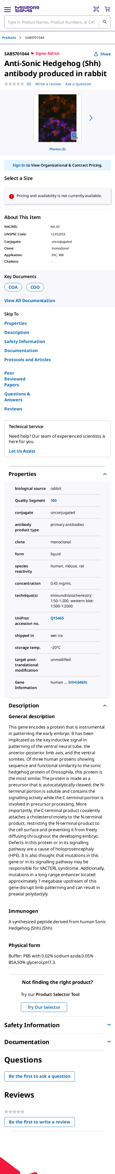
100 (54, 500)
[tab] (13, 37)
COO (35, 287)
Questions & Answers (17, 397)
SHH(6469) (77, 682)
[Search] (104, 22)
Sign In (19, 165)
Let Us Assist (22, 451)
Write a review (48, 83)
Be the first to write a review (42, 1123)
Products (9, 37)
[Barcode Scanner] (96, 9)
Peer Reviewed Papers (14, 379)
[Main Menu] (7, 9)
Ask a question (78, 83)
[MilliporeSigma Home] (27, 9)
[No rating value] (15, 84)
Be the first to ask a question (39, 1076)
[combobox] (57, 22)
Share (105, 53)
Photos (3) (57, 149)
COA (13, 287)
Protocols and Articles (27, 360)
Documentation (21, 350)
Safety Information (24, 341)
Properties (15, 323)
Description (16, 332)
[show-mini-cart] (107, 9)
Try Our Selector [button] (44, 1007)
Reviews (13, 409)
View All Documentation (29, 300)
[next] (91, 118)
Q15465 (57, 618)
